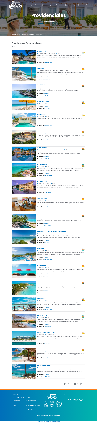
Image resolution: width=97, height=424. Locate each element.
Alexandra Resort (43, 101)
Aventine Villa (42, 198)
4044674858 (47, 376)
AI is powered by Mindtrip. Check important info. (48, 421)
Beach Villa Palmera (44, 366)
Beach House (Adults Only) (46, 332)
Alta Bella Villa (42, 131)
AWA (38, 215)
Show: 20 (67, 383)
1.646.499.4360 (47, 192)
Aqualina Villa (42, 181)
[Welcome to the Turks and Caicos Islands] (15, 5)
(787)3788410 (47, 79)
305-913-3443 (47, 343)
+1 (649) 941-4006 (48, 62)
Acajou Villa (41, 51)
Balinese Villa (41, 265)
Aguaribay (40, 68)
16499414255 (47, 242)
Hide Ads (91, 421)
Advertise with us (92, 423)
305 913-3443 (47, 108)
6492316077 (46, 158)
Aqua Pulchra (42, 164)
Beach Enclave (42, 315)
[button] (86, 5)
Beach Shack (41, 349)
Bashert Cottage (43, 282)
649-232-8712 (47, 142)
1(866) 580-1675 (47, 326)
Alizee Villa (41, 114)
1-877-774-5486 (47, 96)
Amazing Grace (42, 148)
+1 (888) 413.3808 (47, 226)
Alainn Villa (41, 85)
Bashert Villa (41, 299)
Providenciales (46, 60)
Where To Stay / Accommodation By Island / (27, 34)
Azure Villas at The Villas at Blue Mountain (51, 231)
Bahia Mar (40, 248)
